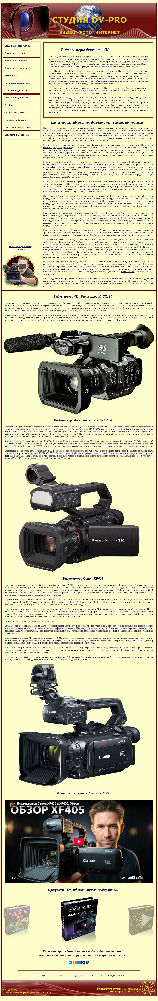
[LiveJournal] (87, 962)
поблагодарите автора (105, 951)
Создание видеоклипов (16, 97)
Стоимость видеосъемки (16, 135)
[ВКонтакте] (70, 962)
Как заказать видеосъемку (17, 127)
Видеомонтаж (11, 75)
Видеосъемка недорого (16, 68)
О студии (42, 976)
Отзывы (60, 976)
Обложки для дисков (14, 112)
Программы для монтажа (17, 83)
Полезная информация (16, 120)
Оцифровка (10, 105)
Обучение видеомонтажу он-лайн (20, 247)
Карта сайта (97, 976)
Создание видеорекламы (17, 90)
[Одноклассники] (75, 962)
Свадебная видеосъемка (17, 46)
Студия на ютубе (116, 976)
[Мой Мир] (79, 962)
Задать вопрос (79, 976)
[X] (83, 962)
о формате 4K (127, 271)
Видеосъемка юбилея (15, 60)
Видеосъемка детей (14, 53)
